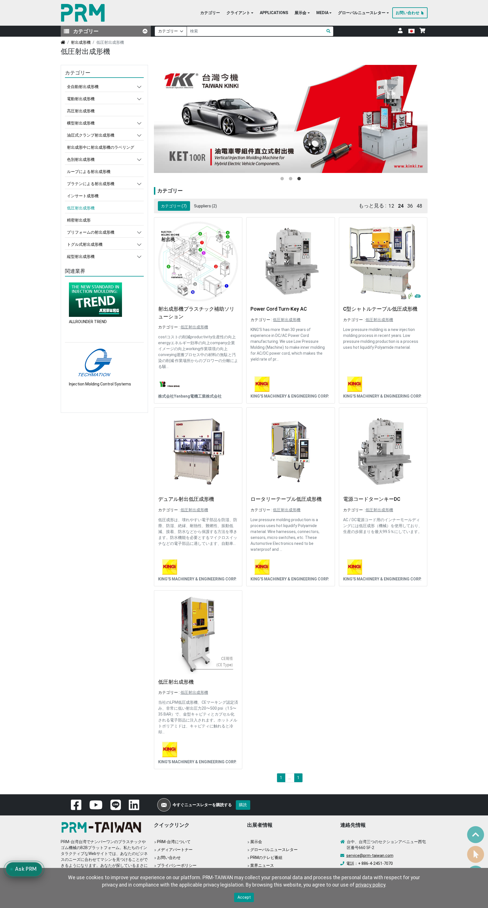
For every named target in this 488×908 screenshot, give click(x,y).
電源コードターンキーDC (371, 499)
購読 (243, 804)
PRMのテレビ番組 (266, 857)
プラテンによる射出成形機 (90, 183)
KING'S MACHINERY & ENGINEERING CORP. (289, 396)
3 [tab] (299, 179)
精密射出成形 (79, 220)
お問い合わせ (169, 857)
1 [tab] (282, 179)
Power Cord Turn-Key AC (278, 309)
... (289, 777)
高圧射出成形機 (81, 111)
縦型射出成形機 (81, 256)
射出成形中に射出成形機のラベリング (100, 147)
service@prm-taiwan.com (369, 855)
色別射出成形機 (81, 159)
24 (401, 206)
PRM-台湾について (174, 841)
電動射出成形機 (81, 98)
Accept (244, 897)
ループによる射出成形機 (88, 171)
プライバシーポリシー (177, 865)
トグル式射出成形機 (85, 244)
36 (410, 206)
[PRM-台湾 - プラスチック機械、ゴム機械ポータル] (84, 13)
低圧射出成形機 (194, 327)
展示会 (256, 841)
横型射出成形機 (81, 123)
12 (391, 206)
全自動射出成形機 (83, 86)
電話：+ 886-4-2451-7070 (369, 863)
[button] (240, 13)
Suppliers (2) (205, 206)
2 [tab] (290, 179)
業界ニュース (262, 865)
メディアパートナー (175, 849)
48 (419, 206)
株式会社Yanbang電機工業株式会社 (190, 396)
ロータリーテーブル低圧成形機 (286, 499)
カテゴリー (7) (174, 206)
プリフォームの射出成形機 (90, 232)
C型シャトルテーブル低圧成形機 (380, 309)
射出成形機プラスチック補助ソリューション (196, 312)
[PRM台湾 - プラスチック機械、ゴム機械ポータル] (103, 826)
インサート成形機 (83, 196)
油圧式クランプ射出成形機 (90, 135)
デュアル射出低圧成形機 (186, 499)
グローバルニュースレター (274, 849)
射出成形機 (81, 42)
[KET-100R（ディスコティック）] (291, 119)
